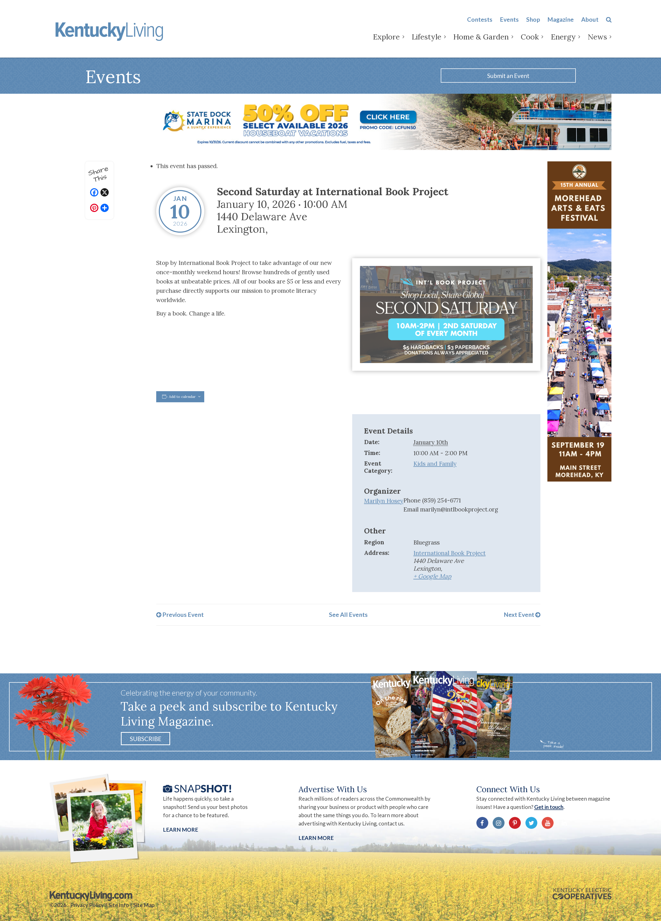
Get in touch (548, 807)
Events (509, 19)
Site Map (143, 905)
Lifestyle (426, 37)
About (590, 19)
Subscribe (145, 738)
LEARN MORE (316, 838)
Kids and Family (435, 463)
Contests (479, 19)
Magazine (560, 19)
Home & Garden (481, 37)
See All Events (348, 614)
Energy (563, 37)
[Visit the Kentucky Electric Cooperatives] (582, 893)
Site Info (118, 905)
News (597, 37)
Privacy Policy (87, 905)
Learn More (180, 829)
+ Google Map (432, 576)
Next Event (519, 614)
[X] (104, 193)
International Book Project (449, 553)
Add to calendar (182, 396)
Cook (530, 37)
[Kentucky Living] (111, 30)
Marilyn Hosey (383, 501)
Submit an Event (508, 75)
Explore (386, 37)
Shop (533, 19)
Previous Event (182, 614)
